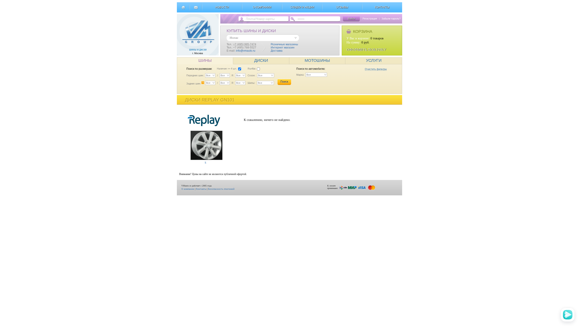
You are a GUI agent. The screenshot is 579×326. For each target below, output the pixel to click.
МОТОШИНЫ (317, 60)
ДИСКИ (261, 60)
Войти (351, 18)
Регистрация (370, 18)
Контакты (201, 189)
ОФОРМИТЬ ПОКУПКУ (366, 50)
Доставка (276, 50)
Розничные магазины (284, 44)
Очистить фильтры (376, 69)
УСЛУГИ (374, 60)
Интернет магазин (282, 47)
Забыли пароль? (391, 18)
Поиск (284, 81)
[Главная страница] (183, 9)
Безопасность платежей (221, 189)
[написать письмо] (195, 9)
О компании (187, 189)
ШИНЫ (205, 60)
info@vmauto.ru (245, 50)
